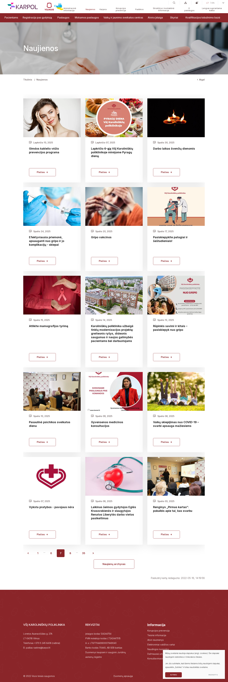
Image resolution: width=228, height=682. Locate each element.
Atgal (202, 79)
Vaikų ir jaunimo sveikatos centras (123, 17)
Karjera (103, 9)
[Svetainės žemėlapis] (185, 3)
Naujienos (90, 9)
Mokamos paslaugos (87, 17)
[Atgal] (28, 553)
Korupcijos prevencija (121, 9)
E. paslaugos (189, 9)
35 (83, 553)
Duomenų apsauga (123, 676)
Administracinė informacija (69, 9)
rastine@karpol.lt (41, 647)
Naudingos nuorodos (158, 649)
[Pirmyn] (93, 553)
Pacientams (11, 17)
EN (213, 3)
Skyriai (174, 17)
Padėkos (139, 9)
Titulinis (27, 79)
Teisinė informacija (156, 635)
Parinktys (213, 675)
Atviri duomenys (155, 640)
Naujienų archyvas (114, 564)
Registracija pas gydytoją (37, 17)
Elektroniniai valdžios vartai (161, 644)
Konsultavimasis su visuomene (162, 658)
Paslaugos (63, 17)
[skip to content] (223, 3)
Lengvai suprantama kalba (212, 9)
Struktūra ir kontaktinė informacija (163, 9)
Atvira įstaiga (155, 17)
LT (207, 3)
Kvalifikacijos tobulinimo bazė (203, 17)
